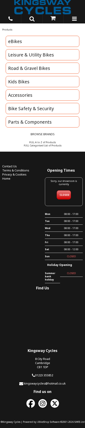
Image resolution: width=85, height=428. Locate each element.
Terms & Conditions (15, 170)
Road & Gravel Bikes (29, 68)
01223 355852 (44, 375)
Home (6, 178)
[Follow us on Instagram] (42, 408)
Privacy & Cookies (14, 174)
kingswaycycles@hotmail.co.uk (45, 383)
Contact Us (9, 166)
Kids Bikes (18, 82)
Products (7, 29)
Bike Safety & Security (31, 108)
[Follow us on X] (54, 408)
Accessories (20, 95)
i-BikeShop (43, 421)
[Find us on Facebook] (30, 408)
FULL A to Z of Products (42, 142)
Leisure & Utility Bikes (31, 55)
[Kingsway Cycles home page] (42, 7)
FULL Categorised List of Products (42, 145)
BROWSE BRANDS (43, 134)
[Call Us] (10, 18)
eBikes (15, 41)
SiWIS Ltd (79, 421)
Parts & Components (30, 122)
